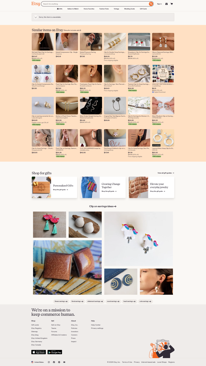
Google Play (55, 352)
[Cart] (171, 3)
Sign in (159, 4)
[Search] (151, 3)
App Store (38, 352)
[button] (37, 362)
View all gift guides (165, 173)
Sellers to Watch (73, 9)
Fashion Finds (104, 9)
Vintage (116, 9)
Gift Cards (143, 9)
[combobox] (94, 3)
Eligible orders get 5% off (40, 122)
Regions (171, 362)
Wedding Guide (129, 9)
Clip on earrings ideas (101, 206)
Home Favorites (89, 9)
